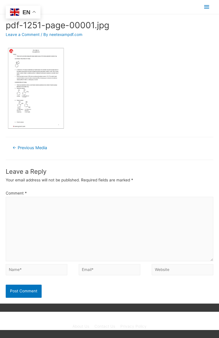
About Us (80, 326)
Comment (16, 193)
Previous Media (30, 147)
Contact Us (104, 326)
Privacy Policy (133, 326)
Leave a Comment (23, 34)
